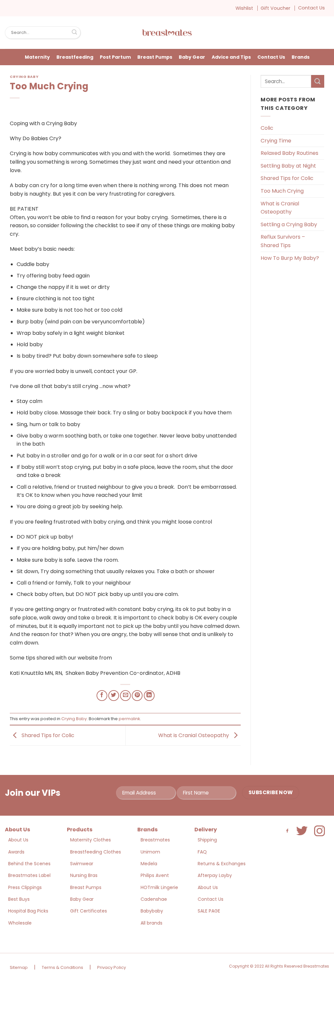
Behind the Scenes (29, 863)
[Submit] (74, 32)
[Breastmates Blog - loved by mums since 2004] (167, 32)
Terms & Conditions (62, 967)
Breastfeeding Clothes (95, 852)
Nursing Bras (84, 875)
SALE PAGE (209, 911)
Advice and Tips (231, 57)
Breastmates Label (29, 875)
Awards (16, 852)
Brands (301, 57)
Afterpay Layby (215, 875)
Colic (267, 128)
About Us (18, 840)
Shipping (207, 840)
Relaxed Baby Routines (289, 153)
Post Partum (115, 57)
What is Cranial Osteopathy (194, 735)
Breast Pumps (154, 57)
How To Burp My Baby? (290, 258)
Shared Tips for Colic (47, 735)
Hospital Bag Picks (28, 911)
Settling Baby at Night (288, 166)
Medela (149, 863)
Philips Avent (155, 875)
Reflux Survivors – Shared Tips (283, 241)
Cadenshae (154, 899)
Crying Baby (24, 76)
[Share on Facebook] (102, 695)
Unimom (150, 852)
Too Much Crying (282, 191)
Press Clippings (25, 887)
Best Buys (19, 899)
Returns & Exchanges (222, 863)
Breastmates (155, 840)
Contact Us (311, 8)
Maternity (37, 57)
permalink (129, 718)
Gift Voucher (275, 8)
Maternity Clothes (90, 840)
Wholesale (20, 923)
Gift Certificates (88, 911)
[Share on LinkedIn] (149, 695)
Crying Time (276, 140)
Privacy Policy (111, 967)
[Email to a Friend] (125, 695)
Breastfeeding (74, 57)
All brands (151, 923)
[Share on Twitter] (113, 695)
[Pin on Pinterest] (137, 695)
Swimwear (81, 863)
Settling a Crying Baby (289, 224)
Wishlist (244, 8)
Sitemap (19, 967)
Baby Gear (192, 57)
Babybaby (152, 911)
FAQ (202, 852)
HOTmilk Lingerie (159, 887)
